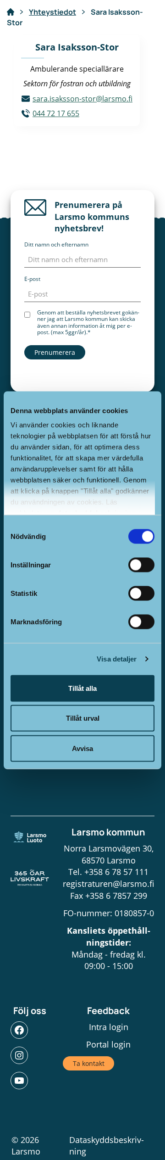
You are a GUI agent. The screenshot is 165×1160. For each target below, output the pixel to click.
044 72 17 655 (56, 113)
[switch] (141, 564)
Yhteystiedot (52, 12)
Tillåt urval (82, 718)
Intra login (108, 1026)
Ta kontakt (88, 1063)
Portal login (108, 1044)
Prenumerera (54, 352)
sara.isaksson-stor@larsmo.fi (82, 99)
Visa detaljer (117, 659)
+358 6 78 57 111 (116, 871)
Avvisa (82, 748)
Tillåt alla (82, 688)
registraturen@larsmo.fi (108, 883)
